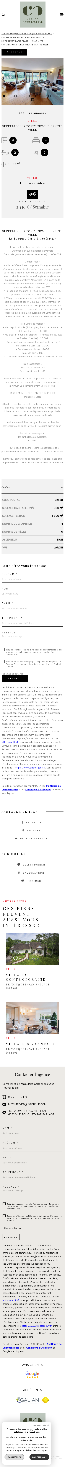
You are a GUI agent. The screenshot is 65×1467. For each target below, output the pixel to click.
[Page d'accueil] (33, 15)
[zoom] (32, 81)
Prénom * (9, 574)
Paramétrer (14, 1457)
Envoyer (15, 678)
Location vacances (12, 37)
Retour (17, 52)
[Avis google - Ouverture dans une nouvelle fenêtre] (33, 1374)
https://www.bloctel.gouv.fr (30, 767)
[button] (4, 96)
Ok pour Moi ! (39, 1457)
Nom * (6, 588)
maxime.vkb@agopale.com (27, 1104)
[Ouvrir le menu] (61, 14)
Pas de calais (34, 37)
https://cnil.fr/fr (10, 742)
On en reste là (39, 1425)
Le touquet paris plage (15, 41)
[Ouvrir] (3, 14)
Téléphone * (12, 618)
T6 (41, 41)
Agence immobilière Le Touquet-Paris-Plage (27, 34)
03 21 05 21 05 (18, 1097)
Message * (10, 632)
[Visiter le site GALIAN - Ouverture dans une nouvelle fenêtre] (27, 1399)
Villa (34, 41)
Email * (8, 603)
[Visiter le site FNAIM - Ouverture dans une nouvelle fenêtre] (45, 1400)
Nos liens (58, 1459)
